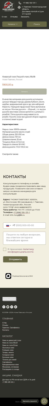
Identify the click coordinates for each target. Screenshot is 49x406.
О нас (4, 17)
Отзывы (14, 17)
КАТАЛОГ (7, 336)
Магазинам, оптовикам (10, 367)
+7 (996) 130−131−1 (21, 212)
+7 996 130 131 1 (29, 3)
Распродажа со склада (10, 369)
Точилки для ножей (9, 359)
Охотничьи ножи (8, 348)
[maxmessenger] (15, 306)
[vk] (3, 306)
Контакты (5, 330)
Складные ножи (8, 355)
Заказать (25, 17)
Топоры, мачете (8, 352)
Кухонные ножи (7, 357)
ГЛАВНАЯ (7, 318)
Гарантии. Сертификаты (11, 327)
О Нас (4, 323)
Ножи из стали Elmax (10, 345)
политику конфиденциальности (21, 250)
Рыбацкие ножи (7, 350)
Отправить (15, 259)
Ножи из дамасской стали (11, 340)
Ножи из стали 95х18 (9, 343)
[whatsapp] (7, 306)
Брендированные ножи (10, 364)
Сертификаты (7, 362)
